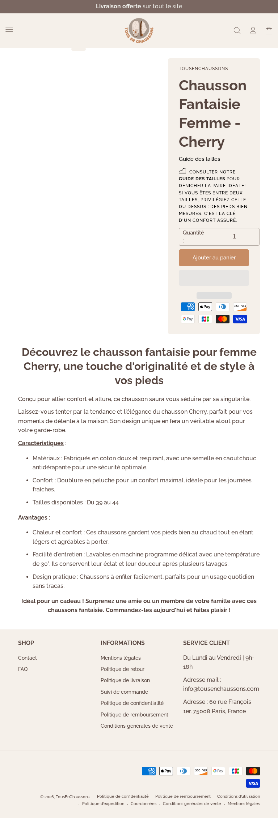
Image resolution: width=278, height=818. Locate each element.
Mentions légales (121, 658)
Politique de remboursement (134, 715)
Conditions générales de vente (137, 726)
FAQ (23, 669)
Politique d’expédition (103, 803)
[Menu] (9, 29)
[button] (214, 278)
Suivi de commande (124, 692)
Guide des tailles (199, 159)
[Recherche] (237, 31)
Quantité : (193, 236)
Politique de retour (122, 669)
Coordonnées (143, 803)
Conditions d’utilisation (238, 796)
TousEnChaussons (72, 797)
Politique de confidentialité (132, 703)
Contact (27, 658)
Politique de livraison (125, 680)
